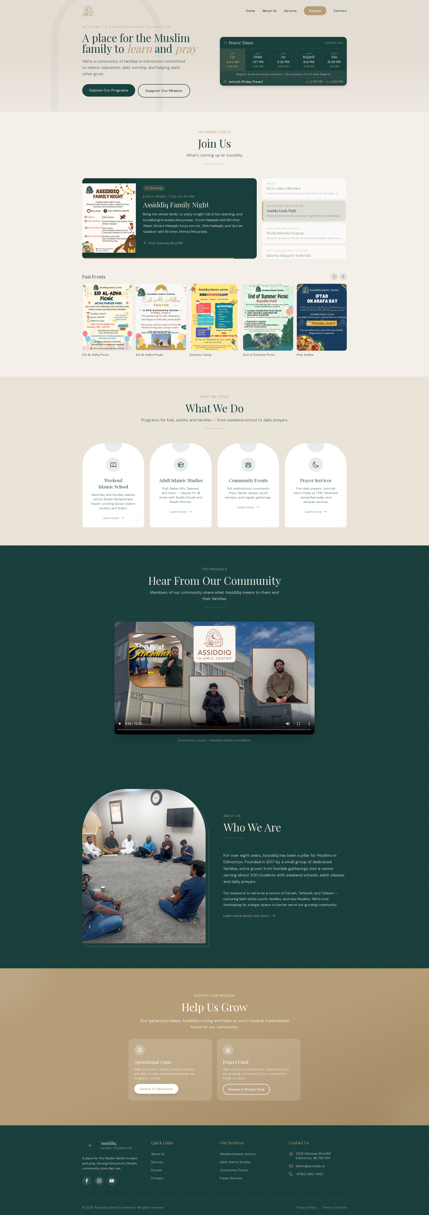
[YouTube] (111, 1180)
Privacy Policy (307, 1207)
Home (250, 11)
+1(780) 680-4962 (309, 1174)
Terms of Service (334, 1207)
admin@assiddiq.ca (310, 1166)
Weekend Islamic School (237, 1154)
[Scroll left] (334, 276)
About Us (269, 11)
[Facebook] (86, 1180)
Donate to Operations (156, 1089)
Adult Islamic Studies (235, 1162)
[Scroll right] (343, 276)
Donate (315, 11)
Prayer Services (231, 1178)
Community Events (234, 1170)
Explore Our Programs (108, 90)
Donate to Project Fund (246, 1089)
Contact (340, 11)
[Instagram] (99, 1180)
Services (290, 11)
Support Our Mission (164, 90)
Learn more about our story (246, 915)
